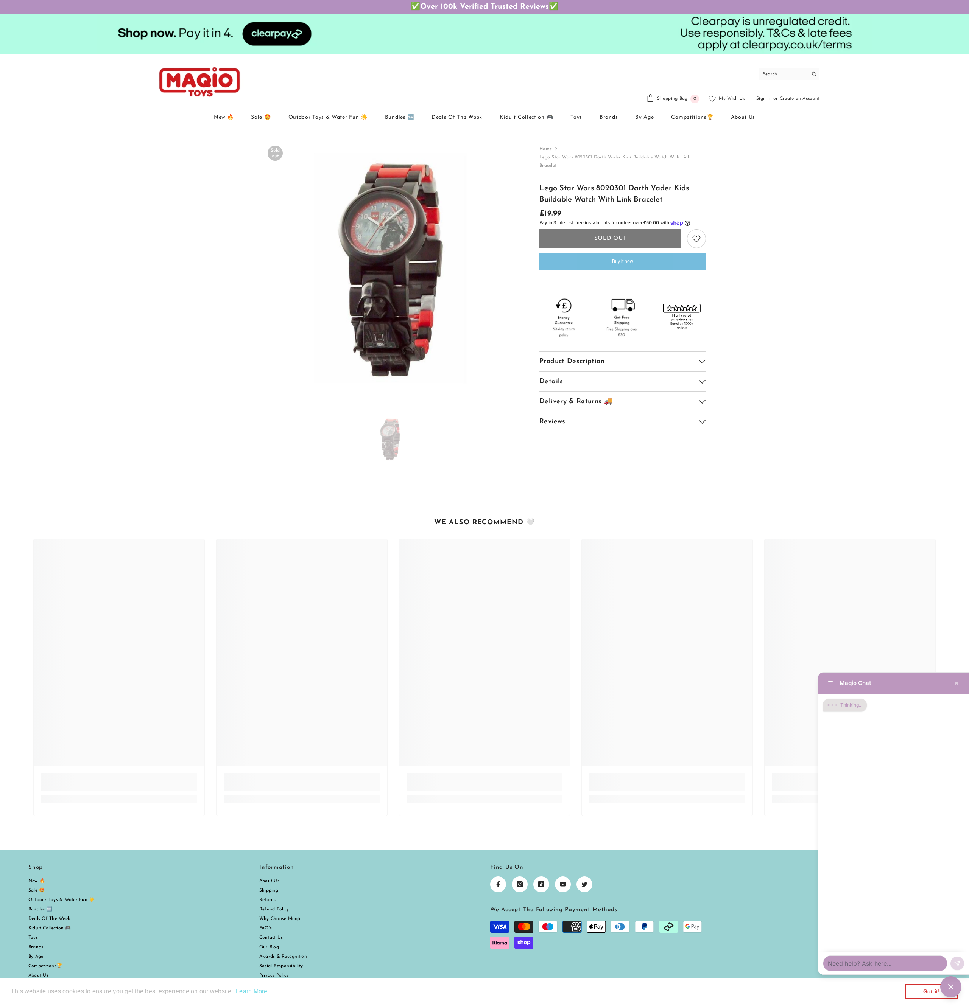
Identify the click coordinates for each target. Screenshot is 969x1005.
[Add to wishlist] (696, 238)
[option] (390, 268)
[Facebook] (498, 884)
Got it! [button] (931, 991)
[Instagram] (520, 884)
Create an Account (799, 98)
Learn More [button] (251, 991)
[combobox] (783, 74)
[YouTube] (563, 884)
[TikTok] (541, 884)
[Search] (789, 74)
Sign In (764, 98)
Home (545, 149)
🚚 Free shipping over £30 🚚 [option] (484, 7)
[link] (119, 787)
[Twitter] (584, 884)
